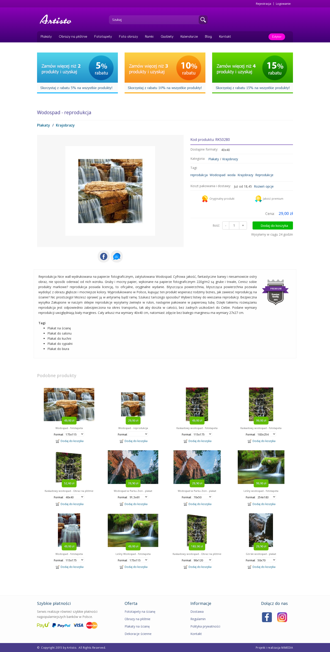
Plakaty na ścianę (137, 626)
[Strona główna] (57, 19)
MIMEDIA (287, 647)
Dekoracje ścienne (138, 634)
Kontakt (225, 36)
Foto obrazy (128, 36)
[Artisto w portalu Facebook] (267, 617)
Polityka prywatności (205, 626)
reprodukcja (199, 175)
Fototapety (103, 36)
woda (231, 175)
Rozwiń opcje (264, 186)
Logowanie (283, 3)
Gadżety (167, 36)
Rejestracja (263, 3)
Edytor (277, 36)
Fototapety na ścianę (140, 611)
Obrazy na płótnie (73, 36)
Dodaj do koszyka (274, 225)
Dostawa (197, 611)
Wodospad (217, 175)
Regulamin (198, 619)
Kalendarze (189, 36)
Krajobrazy (65, 125)
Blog (208, 36)
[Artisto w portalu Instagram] (282, 617)
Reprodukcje (264, 175)
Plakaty (46, 36)
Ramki (149, 36)
